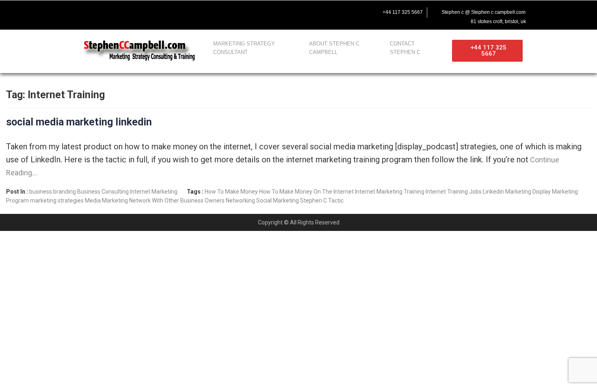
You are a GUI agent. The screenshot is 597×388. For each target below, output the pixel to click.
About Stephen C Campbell (334, 48)
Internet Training (447, 191)
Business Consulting (103, 191)
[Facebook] (77, 10)
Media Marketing (106, 200)
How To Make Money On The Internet (306, 191)
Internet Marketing (153, 191)
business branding (52, 191)
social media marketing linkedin (79, 122)
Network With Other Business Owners (177, 200)
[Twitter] (94, 10)
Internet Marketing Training (389, 191)
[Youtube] (111, 10)
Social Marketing (277, 200)
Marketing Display (528, 191)
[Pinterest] (145, 10)
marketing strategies (57, 200)
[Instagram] (128, 10)
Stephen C (313, 200)
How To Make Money (231, 191)
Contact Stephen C (405, 48)
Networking (240, 200)
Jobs (475, 191)
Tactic (336, 200)
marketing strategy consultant (244, 48)
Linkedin (493, 191)
